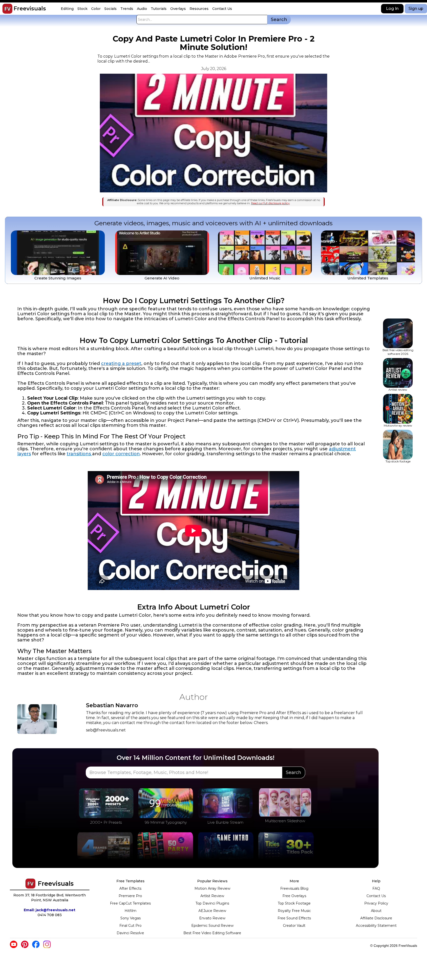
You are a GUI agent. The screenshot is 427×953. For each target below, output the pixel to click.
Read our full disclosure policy (270, 203)
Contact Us (376, 896)
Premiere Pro (130, 896)
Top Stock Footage (294, 903)
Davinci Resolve (130, 933)
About (376, 910)
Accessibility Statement (376, 925)
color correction (121, 453)
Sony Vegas (130, 918)
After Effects (130, 888)
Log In (392, 8)
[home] (7, 9)
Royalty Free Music (294, 910)
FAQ (376, 888)
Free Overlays (294, 896)
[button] (68, 9)
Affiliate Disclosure (376, 918)
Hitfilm (130, 910)
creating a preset (121, 363)
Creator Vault (294, 925)
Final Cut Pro (130, 925)
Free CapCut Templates (130, 903)
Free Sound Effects (294, 918)
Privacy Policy (376, 903)
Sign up (415, 8)
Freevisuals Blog (294, 888)
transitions (79, 453)
